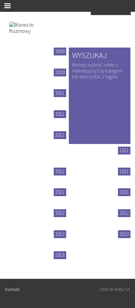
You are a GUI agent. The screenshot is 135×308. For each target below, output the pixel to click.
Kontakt (12, 289)
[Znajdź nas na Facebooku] (31, 290)
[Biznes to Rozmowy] (28, 32)
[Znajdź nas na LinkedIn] (55, 290)
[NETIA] (111, 12)
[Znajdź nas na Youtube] (42, 290)
